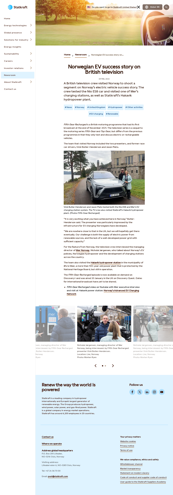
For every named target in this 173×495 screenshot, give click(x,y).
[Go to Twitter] (140, 392)
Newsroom (81, 54)
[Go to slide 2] (105, 365)
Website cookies (128, 441)
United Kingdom (97, 107)
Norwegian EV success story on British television (107, 55)
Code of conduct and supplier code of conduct (143, 477)
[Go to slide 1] (102, 365)
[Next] (113, 365)
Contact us (47, 436)
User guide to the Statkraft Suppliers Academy (143, 481)
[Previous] (95, 365)
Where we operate (52, 443)
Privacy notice (127, 446)
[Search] (166, 7)
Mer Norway (82, 250)
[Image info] (168, 41)
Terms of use (126, 450)
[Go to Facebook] (132, 392)
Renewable (113, 114)
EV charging (97, 114)
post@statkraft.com (58, 476)
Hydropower (116, 107)
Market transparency (130, 468)
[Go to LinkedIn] (147, 392)
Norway (80, 107)
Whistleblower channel (131, 464)
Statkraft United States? (125, 7)
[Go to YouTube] (162, 392)
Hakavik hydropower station (106, 262)
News (69, 107)
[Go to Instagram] (154, 392)
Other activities (135, 107)
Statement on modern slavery (134, 473)
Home (67, 54)
